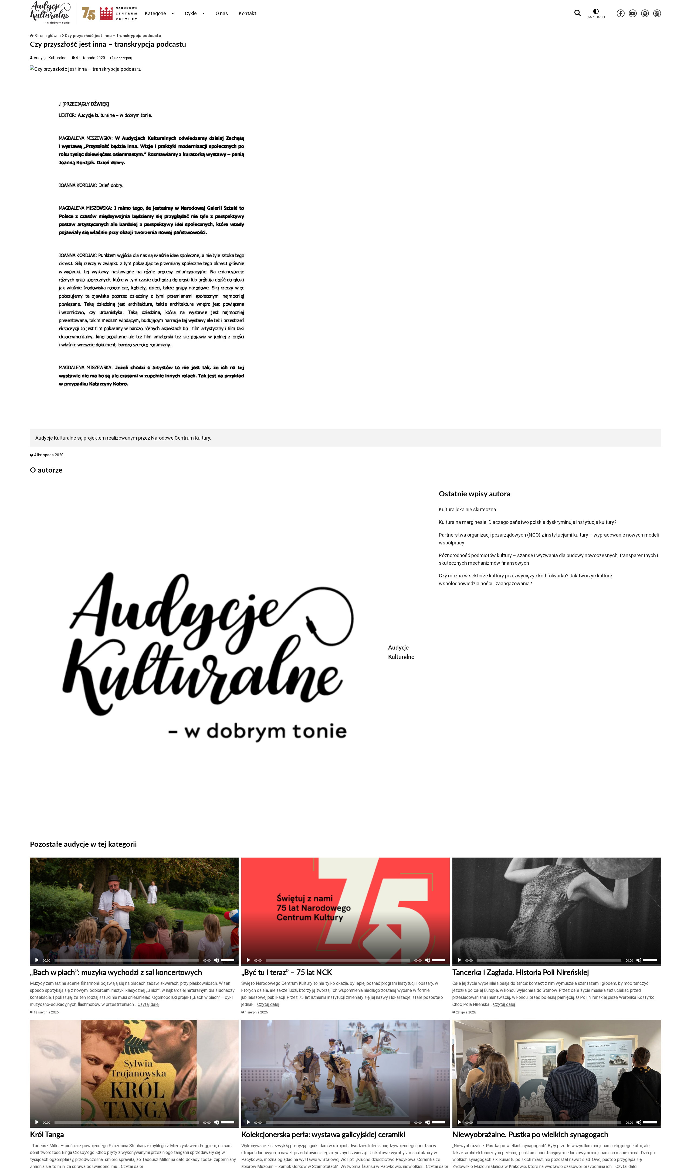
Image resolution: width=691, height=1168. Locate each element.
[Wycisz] (216, 960)
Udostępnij (122, 58)
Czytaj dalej (149, 1004)
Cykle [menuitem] (191, 13)
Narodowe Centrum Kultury (180, 438)
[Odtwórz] (37, 960)
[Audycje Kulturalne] (205, 657)
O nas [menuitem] (222, 13)
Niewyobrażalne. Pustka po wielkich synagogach (530, 1135)
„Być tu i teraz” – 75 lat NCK (286, 972)
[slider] (228, 960)
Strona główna (47, 35)
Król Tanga (47, 1135)
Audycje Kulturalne (49, 58)
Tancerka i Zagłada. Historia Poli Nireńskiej (520, 972)
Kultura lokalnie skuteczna (467, 509)
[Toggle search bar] (577, 13)
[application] (134, 960)
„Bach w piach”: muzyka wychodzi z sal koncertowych (116, 972)
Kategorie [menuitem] (155, 13)
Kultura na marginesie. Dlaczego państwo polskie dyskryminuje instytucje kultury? (528, 522)
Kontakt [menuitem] (247, 13)
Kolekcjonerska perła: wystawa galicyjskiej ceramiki (323, 1135)
